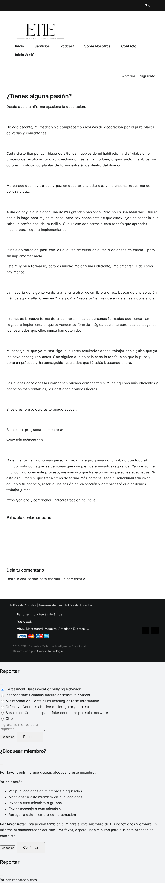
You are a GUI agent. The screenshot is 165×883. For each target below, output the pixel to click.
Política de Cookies (23, 605)
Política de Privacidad (79, 605)
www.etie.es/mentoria (24, 440)
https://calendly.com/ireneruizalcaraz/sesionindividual (51, 500)
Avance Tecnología (50, 651)
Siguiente (147, 76)
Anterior (129, 76)
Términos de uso (50, 605)
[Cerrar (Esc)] (1, 684)
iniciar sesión (27, 579)
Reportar (30, 737)
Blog (147, 5)
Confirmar (30, 847)
